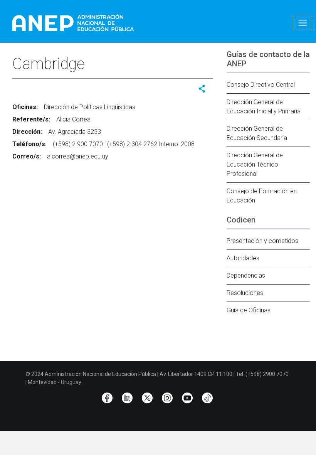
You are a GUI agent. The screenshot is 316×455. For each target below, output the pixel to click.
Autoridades (243, 258)
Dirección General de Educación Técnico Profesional (255, 164)
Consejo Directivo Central (261, 84)
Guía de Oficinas (249, 310)
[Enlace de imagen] (72, 22)
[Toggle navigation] (302, 23)
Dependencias (246, 275)
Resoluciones (245, 293)
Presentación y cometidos (262, 240)
